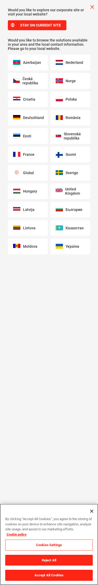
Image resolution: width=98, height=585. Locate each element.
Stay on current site (40, 25)
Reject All (49, 560)
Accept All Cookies (49, 575)
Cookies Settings (49, 545)
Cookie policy (17, 534)
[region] (49, 544)
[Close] (91, 511)
